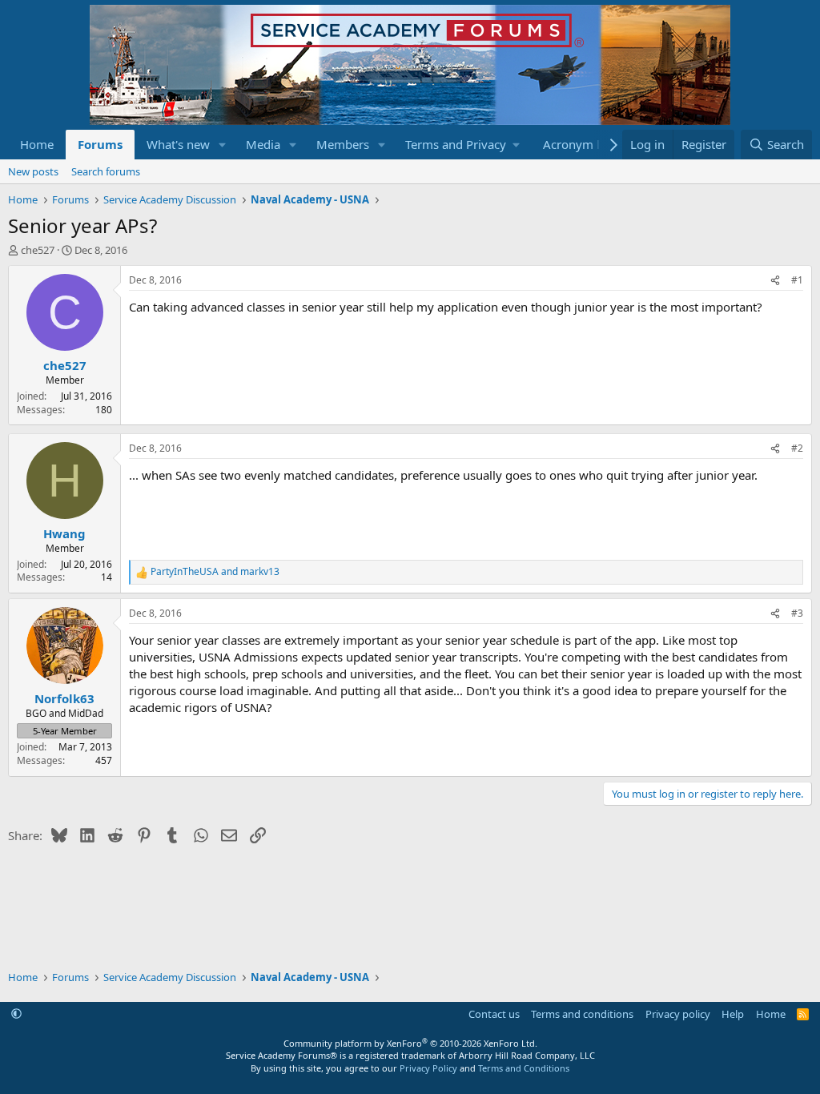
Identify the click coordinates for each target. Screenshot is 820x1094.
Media (263, 144)
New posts (33, 171)
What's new (178, 144)
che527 (37, 250)
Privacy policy (677, 1014)
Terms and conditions (582, 1014)
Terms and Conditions (523, 1068)
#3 (797, 613)
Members (342, 144)
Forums (100, 144)
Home (37, 144)
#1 (797, 280)
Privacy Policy (428, 1068)
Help (733, 1014)
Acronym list (578, 144)
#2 (797, 448)
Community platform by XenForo (410, 1043)
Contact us (494, 1014)
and (215, 571)
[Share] (775, 280)
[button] (222, 144)
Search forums (105, 171)
